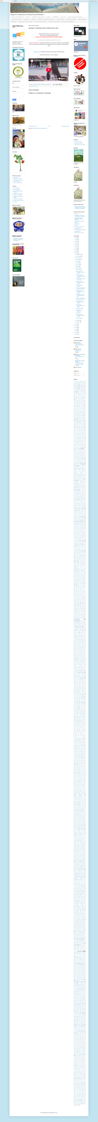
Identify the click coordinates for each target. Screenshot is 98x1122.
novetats (75, 906)
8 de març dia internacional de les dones (80, 305)
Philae (75, 943)
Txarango (79, 1066)
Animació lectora (60, 19)
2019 (76, 249)
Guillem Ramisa (77, 655)
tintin (83, 1059)
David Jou (82, 557)
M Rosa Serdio (83, 787)
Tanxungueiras (77, 1048)
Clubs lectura (77, 532)
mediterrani (75, 843)
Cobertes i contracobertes (81, 533)
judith (78, 724)
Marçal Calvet (76, 803)
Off (79, 912)
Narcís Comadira (81, 891)
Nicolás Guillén (76, 897)
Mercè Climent (79, 854)
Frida (78, 636)
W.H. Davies (77, 1088)
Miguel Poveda (77, 861)
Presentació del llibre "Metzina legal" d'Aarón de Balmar (79, 344)
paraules (80, 927)
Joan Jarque (82, 694)
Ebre (85, 578)
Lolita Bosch (77, 782)
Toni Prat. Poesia (80, 1061)
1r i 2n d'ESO (83, 383)
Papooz (76, 927)
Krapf (83, 730)
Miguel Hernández (82, 860)
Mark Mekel (82, 822)
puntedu (84, 969)
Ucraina (83, 1067)
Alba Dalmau (80, 401)
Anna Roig (82, 430)
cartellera (82, 508)
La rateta (76, 747)
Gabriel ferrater (78, 637)
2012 (76, 330)
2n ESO (84, 387)
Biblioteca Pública (77, 468)
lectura (79, 754)
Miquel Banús (79, 863)
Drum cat (81, 578)
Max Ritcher (76, 838)
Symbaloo (82, 1045)
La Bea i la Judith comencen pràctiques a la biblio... (80, 276)
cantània (82, 494)
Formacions (79, 630)
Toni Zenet (79, 1062)
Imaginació (75, 671)
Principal (28, 16)
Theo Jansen (81, 1057)
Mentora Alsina (81, 850)
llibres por (75, 774)
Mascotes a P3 (77, 834)
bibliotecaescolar (81, 469)
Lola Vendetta (83, 781)
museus (82, 886)
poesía (75, 952)
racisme (80, 973)
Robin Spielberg (79, 992)
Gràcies (84, 652)
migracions (80, 857)
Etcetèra (75, 615)
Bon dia (80, 479)
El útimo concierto (82, 590)
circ (83, 527)
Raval (76, 979)
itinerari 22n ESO (76, 677)
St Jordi (82, 1044)
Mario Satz (79, 820)
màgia (76, 792)
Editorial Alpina (76, 580)
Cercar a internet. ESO (17, 182)
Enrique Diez (76, 606)
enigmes (80, 603)
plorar (83, 947)
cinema (75, 527)
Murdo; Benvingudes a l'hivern (79, 883)
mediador (82, 840)
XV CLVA (84, 1100)
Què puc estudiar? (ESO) (18, 200)
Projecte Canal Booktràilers (17, 16)
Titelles (75, 1060)
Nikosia (75, 898)
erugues (82, 607)
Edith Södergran (81, 579)
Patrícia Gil (75, 930)
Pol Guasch (77, 961)
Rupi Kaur (82, 1004)
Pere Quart (79, 939)
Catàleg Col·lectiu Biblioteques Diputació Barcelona (79, 218)
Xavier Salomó (81, 1094)
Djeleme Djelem (80, 574)
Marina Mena (77, 817)
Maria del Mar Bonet (77, 808)
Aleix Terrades (76, 407)
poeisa (75, 951)
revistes (83, 986)
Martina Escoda (77, 831)
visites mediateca (81, 1085)
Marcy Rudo (76, 804)
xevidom (76, 1097)
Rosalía (80, 999)
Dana (83, 551)
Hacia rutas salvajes (81, 658)
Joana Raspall (81, 702)
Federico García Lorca (79, 623)
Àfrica (75, 396)
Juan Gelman (82, 723)
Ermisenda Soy (76, 607)
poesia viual (82, 957)
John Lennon (76, 706)
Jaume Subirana (81, 687)
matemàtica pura (81, 837)
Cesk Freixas (81, 520)
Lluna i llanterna (77, 780)
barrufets (82, 453)
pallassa (84, 925)
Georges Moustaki (78, 643)
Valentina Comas (83, 1072)
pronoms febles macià (79, 968)
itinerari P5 (82, 677)
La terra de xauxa (78, 748)
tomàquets (79, 1060)
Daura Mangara (77, 556)
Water (75, 1089)
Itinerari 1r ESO (81, 676)
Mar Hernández (81, 799)
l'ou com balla (81, 735)
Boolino (76, 225)
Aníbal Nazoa (77, 424)
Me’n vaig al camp (82, 839)
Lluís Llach (77, 776)
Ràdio (83, 973)
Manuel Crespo (76, 798)
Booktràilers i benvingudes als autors (46, 19)
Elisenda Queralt (77, 595)
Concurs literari (81, 539)
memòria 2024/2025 (78, 849)
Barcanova (75, 451)
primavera (82, 965)
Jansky (75, 683)
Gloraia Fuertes (83, 648)
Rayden (79, 979)
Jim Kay (84, 689)
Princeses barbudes (77, 967)
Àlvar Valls (78, 416)
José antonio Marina (80, 711)
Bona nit (79, 480)
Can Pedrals (82, 492)
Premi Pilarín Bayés (77, 963)
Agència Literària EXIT (34, 42)
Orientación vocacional (17, 198)
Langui (75, 753)
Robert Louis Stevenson (81, 991)
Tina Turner (79, 1059)
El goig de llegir (78, 228)
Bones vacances (79, 481)
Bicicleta (80, 474)
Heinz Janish (79, 660)
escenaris (79, 608)
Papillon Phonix (83, 926)
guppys (75, 658)
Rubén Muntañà (76, 1004)
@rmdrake (82, 381)
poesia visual (76, 957)
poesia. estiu (83, 958)
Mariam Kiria (77, 815)
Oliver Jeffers (79, 913)
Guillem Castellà (83, 654)
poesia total (82, 956)
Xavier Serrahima (76, 1095)
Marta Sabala (80, 828)
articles (83, 440)
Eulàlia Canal (80, 615)
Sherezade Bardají (77, 1028)
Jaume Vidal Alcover (77, 688)
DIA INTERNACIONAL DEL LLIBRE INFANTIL (80, 568)
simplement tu (82, 1036)
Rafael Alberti (76, 974)
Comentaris (77, 375)
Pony (80, 962)
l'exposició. (75, 735)
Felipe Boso (76, 624)
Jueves (82, 724)
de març (77, 268)
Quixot (76, 973)
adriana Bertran (81, 394)
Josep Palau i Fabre (82, 719)
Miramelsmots (81, 869)
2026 (76, 237)
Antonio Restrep (76, 436)
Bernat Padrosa (76, 459)
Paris (84, 927)
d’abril (77, 266)
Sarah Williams (81, 1016)
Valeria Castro (77, 1073)
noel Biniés (84, 901)
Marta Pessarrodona (78, 827)
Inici (49, 126)
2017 (76, 253)
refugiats (76, 985)
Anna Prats (83, 429)
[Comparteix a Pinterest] (61, 84)
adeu (74, 394)
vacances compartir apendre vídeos (80, 1071)
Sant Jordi (82, 1013)
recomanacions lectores (78, 982)
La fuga (81, 740)
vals (83, 1074)
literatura (75, 764)
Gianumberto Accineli (77, 647)
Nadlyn (81, 890)
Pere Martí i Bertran (78, 938)
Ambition (79, 417)
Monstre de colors (80, 874)
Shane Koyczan (81, 1027)
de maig (77, 264)
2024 (76, 241)
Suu (79, 1045)
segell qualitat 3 (81, 1020)
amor (76, 418)
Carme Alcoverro (76, 504)
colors (83, 534)
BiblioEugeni (77, 342)
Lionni (83, 763)
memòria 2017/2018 (77, 844)
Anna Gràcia (76, 428)
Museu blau (76, 884)
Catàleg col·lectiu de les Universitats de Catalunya (80, 216)
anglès (84, 423)
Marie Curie (82, 815)
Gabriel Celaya (83, 636)
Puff (85, 968)
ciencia (79, 525)
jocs (74, 704)
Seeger (80, 1019)
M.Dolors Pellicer (78, 788)
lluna (85, 779)
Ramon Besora (76, 976)
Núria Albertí (80, 906)
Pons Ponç (76, 962)
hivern (83, 664)
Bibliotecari (75, 470)
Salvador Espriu (81, 1010)
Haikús (75, 659)
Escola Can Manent (81, 609)
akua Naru (80, 400)
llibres (76, 770)
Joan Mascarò (76, 698)
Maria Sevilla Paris (82, 814)
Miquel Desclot (83, 866)
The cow (80, 1056)
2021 (76, 246)
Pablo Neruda (76, 924)
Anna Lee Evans (77, 429)
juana (75, 724)
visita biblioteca (83, 1083)
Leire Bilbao (76, 758)
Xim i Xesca (76, 1100)
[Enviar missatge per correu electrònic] (53, 84)
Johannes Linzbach (80, 704)
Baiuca (83, 450)
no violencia (76, 901)
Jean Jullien (76, 689)
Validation (75, 1074)
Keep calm (80, 729)
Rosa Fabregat (79, 998)
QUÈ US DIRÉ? (78, 367)
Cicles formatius (16, 189)
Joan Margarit (81, 696)
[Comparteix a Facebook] (60, 84)
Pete (79, 941)
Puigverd (76, 969)
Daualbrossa (83, 555)
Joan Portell (76, 700)
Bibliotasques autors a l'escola (26, 21)
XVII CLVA (84, 1101)
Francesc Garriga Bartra (79, 631)
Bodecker (75, 479)
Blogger (55, 1112)
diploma (80, 573)
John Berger (76, 705)
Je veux (83, 688)
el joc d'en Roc (80, 584)
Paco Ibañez (82, 924)
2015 (76, 325)
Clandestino (76, 528)
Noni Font (79, 903)
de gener (78, 322)
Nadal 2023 (76, 889)
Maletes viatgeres (82, 19)
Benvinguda (82, 458)
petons (83, 942)
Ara (74, 439)
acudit (83, 393)
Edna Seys (82, 580)
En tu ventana (83, 601)
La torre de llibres (79, 318)
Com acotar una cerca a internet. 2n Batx (18, 181)
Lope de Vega (83, 782)
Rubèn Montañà (81, 1003)
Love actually (81, 785)
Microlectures (81, 856)
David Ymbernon (77, 560)
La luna (79, 742)
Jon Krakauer (82, 706)
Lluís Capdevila (81, 774)
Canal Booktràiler (77, 493)
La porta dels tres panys (81, 746)
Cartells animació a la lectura (79, 509)
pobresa (79, 949)
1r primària (77, 384)
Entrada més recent (33, 126)
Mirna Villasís (76, 872)
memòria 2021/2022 (78, 846)
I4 (80, 667)
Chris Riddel (80, 522)
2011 (76, 332)
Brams (79, 485)
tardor (83, 1048)
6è (83, 390)
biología (76, 475)
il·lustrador (82, 670)
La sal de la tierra (82, 747)
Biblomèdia (75, 474)
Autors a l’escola (77, 448)
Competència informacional (38, 16)
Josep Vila (82, 722)
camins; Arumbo (76, 492)
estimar (75, 614)
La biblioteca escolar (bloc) (80, 229)
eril (84, 606)
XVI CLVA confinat (78, 1101)
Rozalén (75, 1003)
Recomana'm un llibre (79, 232)
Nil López (79, 898)
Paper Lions (77, 926)
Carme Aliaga (83, 504)
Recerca (84, 979)
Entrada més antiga (65, 126)
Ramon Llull (82, 976)
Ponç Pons (82, 961)
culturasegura (76, 551)
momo (81, 873)
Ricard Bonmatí (76, 987)
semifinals (84, 1021)
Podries (83, 949)
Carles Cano (76, 499)
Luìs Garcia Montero (80, 786)
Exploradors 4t (83, 620)
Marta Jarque (82, 825)
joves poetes (76, 723)
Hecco (75, 660)
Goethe (76, 652)
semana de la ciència (77, 1021)
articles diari (76, 441)
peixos (82, 931)
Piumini (80, 946)
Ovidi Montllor (83, 921)
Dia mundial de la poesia (79, 286)
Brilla (83, 486)
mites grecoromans (82, 872)
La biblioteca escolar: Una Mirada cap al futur (80, 295)
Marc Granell (76, 802)
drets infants (76, 578)
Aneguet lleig (76, 423)
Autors (83, 447)
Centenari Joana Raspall (54, 21)
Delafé (83, 560)
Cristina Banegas (77, 549)
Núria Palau (76, 909)
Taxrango (75, 1049)
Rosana (84, 999)
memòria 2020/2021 (82, 845)
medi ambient (77, 840)
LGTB (79, 762)
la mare (83, 742)
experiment (77, 618)
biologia (84, 474)
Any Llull (82, 436)
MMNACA (76, 873)
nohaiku (75, 903)
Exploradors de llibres (71, 19)
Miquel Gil (77, 867)
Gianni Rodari (82, 646)
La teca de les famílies (16, 19)
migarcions (75, 857)
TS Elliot (75, 1066)
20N (85, 384)
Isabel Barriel (81, 672)
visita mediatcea (77, 1084)
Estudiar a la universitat (18, 194)
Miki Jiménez (83, 861)
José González (76, 712)
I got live (76, 667)
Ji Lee (80, 689)
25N (80, 387)
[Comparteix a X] (58, 84)
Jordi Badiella (77, 707)
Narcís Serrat (76, 892)
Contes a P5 (79, 544)
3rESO (83, 389)
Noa (80, 901)
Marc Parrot (82, 802)
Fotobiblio (33, 19)
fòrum (84, 630)
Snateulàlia (75, 1038)
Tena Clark (75, 1050)
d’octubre (78, 257)
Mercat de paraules (82, 851)
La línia (83, 741)
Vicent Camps (83, 1078)
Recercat (76, 213)
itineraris (82, 678)
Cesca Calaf (76, 520)
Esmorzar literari (77, 612)
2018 (76, 251)
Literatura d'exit (37, 51)
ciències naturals (77, 526)
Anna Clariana (81, 427)
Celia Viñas (76, 516)
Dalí (80, 551)
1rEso (82, 384)
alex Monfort (81, 410)
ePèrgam (80, 606)
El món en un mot (78, 141)
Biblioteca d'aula (77, 464)
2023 (76, 242)
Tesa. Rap (77, 1055)
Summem (75, 1045)
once (74, 915)
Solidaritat (82, 1038)
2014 (76, 327)
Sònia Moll (82, 1043)
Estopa (83, 614)
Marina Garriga (83, 816)
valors (80, 1074)
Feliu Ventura (76, 625)
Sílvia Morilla (79, 1032)
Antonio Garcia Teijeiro (79, 435)
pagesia (75, 925)
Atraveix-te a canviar (78, 446)
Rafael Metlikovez (83, 974)
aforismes (82, 395)
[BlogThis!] (57, 84)
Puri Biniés (82, 970)
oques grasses (76, 919)
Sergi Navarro (77, 1022)
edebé (76, 579)
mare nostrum (82, 804)
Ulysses (75, 1068)
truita (83, 1065)
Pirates (76, 946)
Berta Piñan (82, 459)
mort (76, 880)
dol (85, 574)
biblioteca (81, 463)
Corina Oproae (81, 546)
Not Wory (84, 903)
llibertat (79, 768)
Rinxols (75, 990)
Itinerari (75, 676)
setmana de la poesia (78, 1026)
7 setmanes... (78, 312)
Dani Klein (77, 554)
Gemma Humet (76, 642)
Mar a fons (82, 798)
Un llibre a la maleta (81, 1068)
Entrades (77, 373)
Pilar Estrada (79, 943)
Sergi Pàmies (83, 1022)
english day (76, 603)
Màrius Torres (76, 822)
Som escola (84, 1039)
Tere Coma (76, 1051)
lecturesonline (81, 757)
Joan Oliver (82, 699)
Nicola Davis (82, 896)
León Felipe (81, 758)
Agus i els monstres (80, 396)
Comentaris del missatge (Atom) (41, 128)
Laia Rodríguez (81, 752)
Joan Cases (76, 693)
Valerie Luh (83, 1073)
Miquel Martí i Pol (81, 868)
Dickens (75, 573)
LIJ (85, 762)
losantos (76, 785)
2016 (76, 324)
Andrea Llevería (81, 419)
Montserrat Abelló (79, 877)
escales (75, 608)
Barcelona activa (16, 188)
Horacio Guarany (78, 665)
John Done (82, 705)
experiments (82, 618)
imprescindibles (81, 671)
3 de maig (82, 388)
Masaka (75, 833)
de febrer (78, 320)
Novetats (48, 16)
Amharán (84, 417)
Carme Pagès (83, 505)
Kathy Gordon (81, 728)
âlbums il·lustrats (81, 406)
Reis (81, 985)
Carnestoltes (76, 508)
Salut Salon (82, 1008)
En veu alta (77, 602)
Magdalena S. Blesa (82, 791)
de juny (77, 263)
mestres (80, 855)
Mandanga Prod (76, 796)
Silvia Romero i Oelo (80, 1033)
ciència (83, 525)
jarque (80, 683)
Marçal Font (82, 803)
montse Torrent (83, 875)
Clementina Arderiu (77, 531)
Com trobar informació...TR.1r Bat (17, 178)
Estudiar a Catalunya (17, 193)
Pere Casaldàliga (81, 937)
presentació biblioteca (82, 964)
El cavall (79, 583)
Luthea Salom (76, 787)
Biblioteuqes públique (78, 473)
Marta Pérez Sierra (82, 826)
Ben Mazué (79, 457)
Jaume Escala (81, 684)
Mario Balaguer (83, 817)
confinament (81, 540)
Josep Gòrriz (80, 716)
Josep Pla (77, 722)
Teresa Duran (76, 1054)
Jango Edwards (81, 682)
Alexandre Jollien (77, 411)
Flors (74, 629)
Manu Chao (82, 797)
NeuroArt (76, 895)
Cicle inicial (76, 523)
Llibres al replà (81, 770)
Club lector (84, 531)
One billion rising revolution (81, 915)
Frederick (79, 635)
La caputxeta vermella (77, 739)
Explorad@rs (77, 619)
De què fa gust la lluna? (79, 226)
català (75, 511)
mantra (76, 797)
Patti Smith (81, 930)
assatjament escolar (82, 441)
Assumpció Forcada (80, 442)
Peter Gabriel (83, 941)
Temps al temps (81, 1049)
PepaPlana (80, 935)
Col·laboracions (77, 534)
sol (79, 1038)
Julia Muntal (80, 727)
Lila (75, 763)
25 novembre (76, 387)
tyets (76, 1067)
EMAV (78, 601)
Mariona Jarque (81, 821)
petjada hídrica (77, 942)
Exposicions (26, 19)
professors (84, 967)
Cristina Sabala (81, 550)
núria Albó (82, 907)
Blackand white (81, 476)
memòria (82, 843)
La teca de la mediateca (35, 7)
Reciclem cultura (80, 980)
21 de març (77, 385)
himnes (75, 664)
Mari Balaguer (81, 805)
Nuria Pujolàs (81, 909)
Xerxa (85, 1096)
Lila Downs (79, 763)
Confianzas (75, 540)
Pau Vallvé (77, 931)
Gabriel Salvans (83, 638)
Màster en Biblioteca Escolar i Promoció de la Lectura (80, 836)
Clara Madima (81, 528)
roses (79, 1002)
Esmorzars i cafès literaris (40, 21)
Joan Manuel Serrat (77, 695)
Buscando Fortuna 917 (78, 488)
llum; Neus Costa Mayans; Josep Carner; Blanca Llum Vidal (80, 778)
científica (82, 526)
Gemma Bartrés (81, 641)
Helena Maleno (80, 661)
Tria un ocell (79, 1065)
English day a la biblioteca (79, 311)
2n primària (77, 388)
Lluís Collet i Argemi (77, 775)
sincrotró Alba (76, 1037)
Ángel (81, 423)
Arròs (79, 440)
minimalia (80, 862)
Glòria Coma (77, 649)
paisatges (79, 925)
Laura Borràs (80, 753)
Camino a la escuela (80, 491)
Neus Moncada (76, 896)
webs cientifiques (81, 1089)
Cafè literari (76, 490)
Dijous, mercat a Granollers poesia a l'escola (80, 272)
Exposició (76, 621)
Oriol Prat (80, 920)
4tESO (78, 390)
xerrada (81, 1096)
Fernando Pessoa (83, 625)
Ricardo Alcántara (81, 988)
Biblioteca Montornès (82, 465)
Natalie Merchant (83, 892)
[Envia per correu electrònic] (56, 84)
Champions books (77, 521)
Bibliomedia (77, 223)
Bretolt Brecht (79, 486)
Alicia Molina (80, 412)
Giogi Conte (77, 648)
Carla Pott (76, 498)
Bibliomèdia (76, 463)
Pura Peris (77, 970)
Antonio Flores (83, 434)
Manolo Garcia (83, 796)
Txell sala (84, 1066)
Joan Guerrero (76, 694)
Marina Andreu (76, 816)
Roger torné (79, 997)
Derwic (81, 561)
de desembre (78, 254)
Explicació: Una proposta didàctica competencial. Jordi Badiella (18, 239)
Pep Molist (80, 932)
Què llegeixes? (78, 231)
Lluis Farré (84, 775)
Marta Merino (76, 826)
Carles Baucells (82, 498)
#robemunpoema (76, 382)
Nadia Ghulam (76, 890)
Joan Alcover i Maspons (79, 690)
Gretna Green (78, 653)
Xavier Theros (83, 1095)
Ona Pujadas (82, 914)
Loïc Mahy (84, 780)
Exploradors (76, 620)
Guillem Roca (83, 655)
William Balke (76, 1091)
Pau (85, 930)
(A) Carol (75, 381)
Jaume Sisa (76, 687)
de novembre (78, 256)
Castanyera (82, 510)
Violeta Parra (76, 1083)
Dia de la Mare (80, 562)
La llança (75, 742)
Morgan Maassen (83, 879)
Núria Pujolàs (76, 910)
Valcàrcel (76, 1072)
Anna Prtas (77, 430)
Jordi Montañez (79, 710)
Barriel (79, 453)
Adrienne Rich (76, 395)
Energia (83, 602)
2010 (76, 334)
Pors (83, 962)
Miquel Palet (76, 869)
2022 (76, 244)
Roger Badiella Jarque (78, 996)
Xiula (80, 1100)
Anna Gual (82, 428)
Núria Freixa (82, 908)
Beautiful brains (78, 456)
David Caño (77, 557)
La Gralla (78, 741)
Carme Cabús (77, 505)
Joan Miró (82, 698)
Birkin (80, 475)
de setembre (78, 259)
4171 (74, 390)
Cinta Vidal (79, 527)
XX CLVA (78, 1103)
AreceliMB (79, 439)
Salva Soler (76, 1009)
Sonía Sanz (76, 1044)
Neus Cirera (82, 895)
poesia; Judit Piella (77, 958)
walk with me (82, 1088)
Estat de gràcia (81, 613)
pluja (74, 948)
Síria (83, 1037)
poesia (80, 951)
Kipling (79, 730)
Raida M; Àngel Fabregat (79, 975)
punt (80, 969)
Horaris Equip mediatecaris (68, 21)
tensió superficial (81, 1050)
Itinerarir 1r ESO (76, 678)
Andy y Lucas (81, 422)
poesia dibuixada (81, 952)
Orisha (79, 921)
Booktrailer (82, 482)
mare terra (75, 805)
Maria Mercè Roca (81, 811)
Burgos (83, 487)
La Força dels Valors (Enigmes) (75, 16)
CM (74, 533)
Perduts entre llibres (79, 143)
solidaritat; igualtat (77, 1039)
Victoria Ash (84, 1079)
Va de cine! (63, 16)
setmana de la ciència (78, 1025)
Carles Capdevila (83, 499)
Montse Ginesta (76, 875)
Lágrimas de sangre (77, 751)
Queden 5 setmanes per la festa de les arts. (80, 288)
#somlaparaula (83, 382)
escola (75, 609)
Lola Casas (77, 781)
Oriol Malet (75, 920)
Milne (76, 862)
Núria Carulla (76, 908)
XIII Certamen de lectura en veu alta (80, 279)
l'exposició (81, 734)
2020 (76, 248)
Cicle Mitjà (81, 523)
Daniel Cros (82, 554)
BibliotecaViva (78, 349)
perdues (80, 936)
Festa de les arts (35, 86)
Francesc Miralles (77, 632)
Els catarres (81, 596)
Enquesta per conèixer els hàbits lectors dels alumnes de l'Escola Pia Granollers (80, 207)
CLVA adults (82, 532)
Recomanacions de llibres (80, 144)
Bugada (78, 487)
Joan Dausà (82, 693)
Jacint (80, 681)
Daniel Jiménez (76, 555)
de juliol (77, 261)
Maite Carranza (81, 793)
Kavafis (75, 729)
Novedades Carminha (80, 904)
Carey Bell (79, 497)
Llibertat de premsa (82, 769)
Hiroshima (79, 664)
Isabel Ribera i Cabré (79, 675)
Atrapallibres (82, 445)
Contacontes (76, 543)
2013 (76, 329)
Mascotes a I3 (81, 833)
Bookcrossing (76, 482)
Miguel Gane (76, 860)
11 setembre (77, 383)
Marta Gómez (76, 825)
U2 (79, 1067)
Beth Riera (79, 462)
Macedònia (75, 791)
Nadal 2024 (82, 889)
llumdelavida (81, 779)
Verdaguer (79, 1077)
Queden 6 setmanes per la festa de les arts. (80, 299)
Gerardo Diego (76, 646)
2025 (76, 239)
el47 (80, 592)
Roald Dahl (80, 990)
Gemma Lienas (83, 642)
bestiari (75, 462)
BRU (74, 487)
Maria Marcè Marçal (78, 810)
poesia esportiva (76, 953)
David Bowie (83, 556)
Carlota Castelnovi (81, 503)
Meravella (75, 851)
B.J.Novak (77, 450)
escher (83, 608)
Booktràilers (14, 21)
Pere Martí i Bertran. (80, 308)
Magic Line (80, 792)
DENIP (75, 561)
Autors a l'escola (79, 269)
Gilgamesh (84, 647)
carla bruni (84, 497)
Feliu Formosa (81, 624)
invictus (75, 672)
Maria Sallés (76, 814)
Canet (79, 494)
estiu (79, 614)
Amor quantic (80, 418)
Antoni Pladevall (76, 434)
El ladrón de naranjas (81, 585)
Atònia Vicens (76, 445)
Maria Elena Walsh (82, 809)
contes (81, 543)
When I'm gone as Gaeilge (79, 1090)
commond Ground (77, 537)
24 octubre (82, 385)
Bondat (84, 480)
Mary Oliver (82, 832)
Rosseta (82, 1002)
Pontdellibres (55, 16)
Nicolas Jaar (82, 897)
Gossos (80, 652)
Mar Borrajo (76, 799)
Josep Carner (79, 713)
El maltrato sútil (76, 586)
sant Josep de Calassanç (78, 1014)
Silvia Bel (80, 1031)
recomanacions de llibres (79, 981)
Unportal (15, 201)
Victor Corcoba (77, 1079)
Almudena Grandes (80, 413)
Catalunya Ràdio (81, 511)
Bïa (83, 462)
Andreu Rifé (76, 422)
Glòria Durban (83, 649)
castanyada (76, 510)
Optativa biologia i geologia (79, 918)
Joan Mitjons (76, 699)
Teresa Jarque (83, 1054)
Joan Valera (81, 701)
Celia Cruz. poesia (81, 515)
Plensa (79, 947)
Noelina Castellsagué (80, 902)
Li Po (82, 762)
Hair (78, 659)
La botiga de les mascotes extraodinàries (80, 736)
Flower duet (79, 629)
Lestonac (75, 762)
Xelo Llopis (76, 1096)
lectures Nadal (79, 756)
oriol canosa (82, 919)
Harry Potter (82, 659)
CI (83, 522)
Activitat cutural (77, 393)
